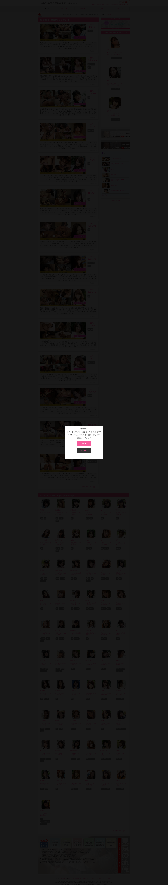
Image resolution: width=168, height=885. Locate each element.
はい (84, 443)
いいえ (84, 451)
